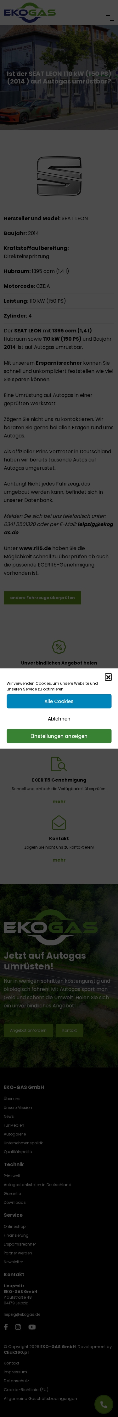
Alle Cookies (59, 701)
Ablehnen (59, 718)
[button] (108, 677)
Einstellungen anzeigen (59, 736)
